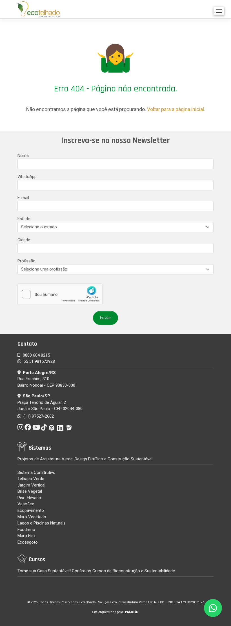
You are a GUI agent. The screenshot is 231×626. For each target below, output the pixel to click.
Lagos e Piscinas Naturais (41, 523)
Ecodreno (26, 529)
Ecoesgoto (27, 542)
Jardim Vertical (31, 485)
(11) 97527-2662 (38, 416)
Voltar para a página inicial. (176, 109)
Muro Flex (26, 535)
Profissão (26, 261)
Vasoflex (25, 503)
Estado (23, 218)
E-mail (23, 197)
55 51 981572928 (39, 361)
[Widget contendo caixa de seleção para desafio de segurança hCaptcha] (60, 294)
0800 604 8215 (36, 355)
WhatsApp (27, 176)
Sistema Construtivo (36, 472)
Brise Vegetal (29, 491)
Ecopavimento (30, 510)
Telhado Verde (30, 478)
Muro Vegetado (31, 516)
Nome (23, 155)
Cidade (23, 239)
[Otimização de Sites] (131, 612)
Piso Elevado (29, 497)
